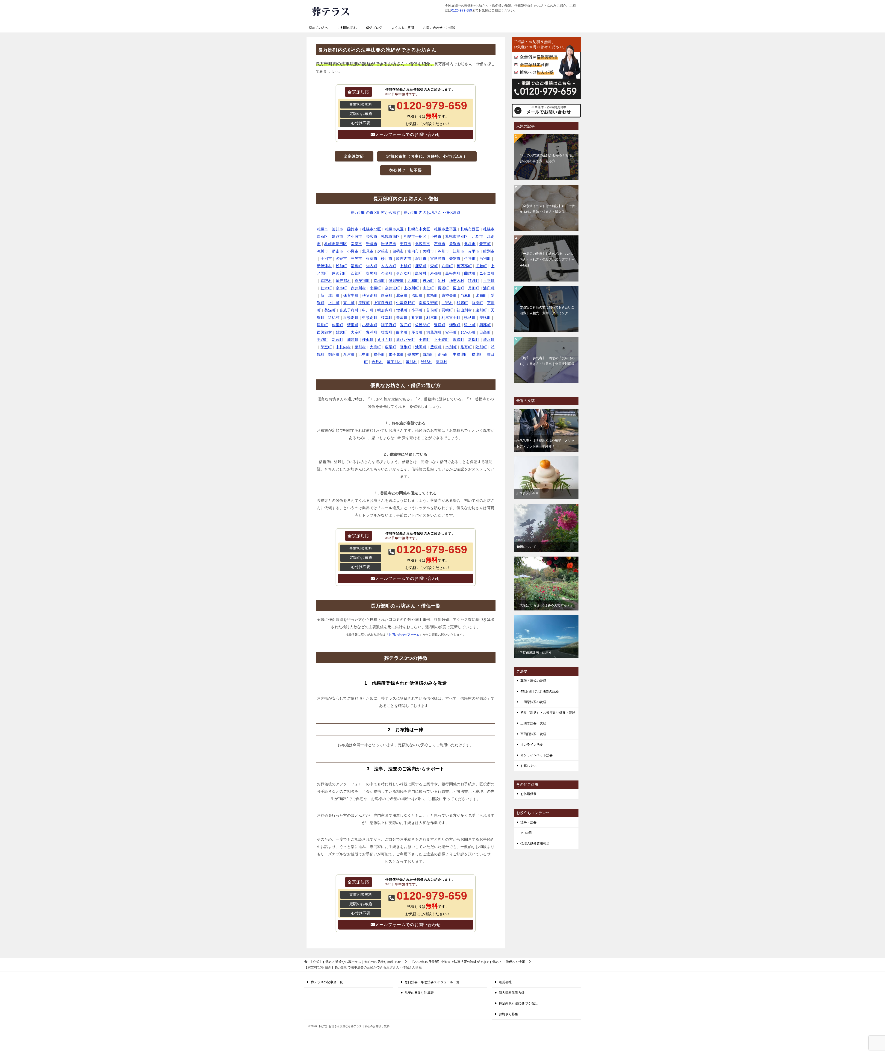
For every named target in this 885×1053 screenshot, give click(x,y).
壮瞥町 (386, 332)
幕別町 (405, 347)
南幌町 (375, 288)
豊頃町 (436, 347)
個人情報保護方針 (512, 992)
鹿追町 (458, 340)
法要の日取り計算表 (419, 992)
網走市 (337, 251)
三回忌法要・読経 (533, 723)
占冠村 (447, 303)
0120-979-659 (461, 10)
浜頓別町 (350, 318)
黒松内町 (452, 273)
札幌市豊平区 (445, 229)
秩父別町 (369, 295)
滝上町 (469, 325)
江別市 (458, 251)
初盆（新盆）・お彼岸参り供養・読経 (547, 712)
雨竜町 (386, 295)
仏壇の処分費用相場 (534, 843)
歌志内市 (403, 259)
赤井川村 (358, 288)
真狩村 (326, 281)
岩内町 (428, 281)
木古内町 (388, 266)
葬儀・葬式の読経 (533, 681)
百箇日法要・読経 (533, 734)
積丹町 (473, 281)
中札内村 (343, 347)
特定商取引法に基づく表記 (518, 1003)
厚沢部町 (339, 273)
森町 (434, 266)
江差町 (481, 266)
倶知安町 (396, 281)
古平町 (488, 281)
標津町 (477, 354)
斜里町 (337, 325)
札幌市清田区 (335, 244)
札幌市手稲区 (415, 236)
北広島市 (422, 244)
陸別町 (481, 347)
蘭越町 (469, 273)
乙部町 (356, 273)
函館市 (352, 229)
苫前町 (432, 310)
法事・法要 (528, 822)
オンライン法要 (531, 744)
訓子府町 (388, 325)
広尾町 (390, 347)
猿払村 (333, 318)
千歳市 (371, 244)
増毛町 (401, 310)
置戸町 (405, 325)
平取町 (322, 340)
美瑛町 (364, 303)
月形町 (473, 288)
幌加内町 (384, 310)
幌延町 (469, 318)
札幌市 (322, 229)
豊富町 (401, 318)
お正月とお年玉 (527, 494)
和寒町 (462, 303)
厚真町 (417, 332)
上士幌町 (441, 340)
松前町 (341, 266)
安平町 (451, 332)
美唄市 (428, 251)
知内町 (371, 266)
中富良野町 (405, 303)
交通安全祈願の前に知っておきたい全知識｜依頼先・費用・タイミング (547, 310)
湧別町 (454, 325)
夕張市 (383, 251)
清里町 (352, 325)
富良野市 (437, 259)
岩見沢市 (388, 244)
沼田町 (417, 295)
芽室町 (326, 347)
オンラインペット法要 (536, 755)
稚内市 (413, 251)
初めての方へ (318, 27)
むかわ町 (468, 332)
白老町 (401, 332)
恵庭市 (405, 244)
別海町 (443, 354)
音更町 (485, 244)
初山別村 (464, 310)
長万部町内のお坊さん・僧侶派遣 (432, 212)
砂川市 (386, 259)
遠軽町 (439, 325)
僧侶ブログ (374, 27)
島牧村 (420, 273)
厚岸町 (348, 354)
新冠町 (337, 340)
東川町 (348, 303)
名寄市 (341, 259)
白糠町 (428, 354)
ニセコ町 (487, 273)
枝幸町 (386, 318)
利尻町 (432, 318)
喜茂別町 (362, 281)
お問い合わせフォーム (404, 634)
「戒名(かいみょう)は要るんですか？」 (544, 605)
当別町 (485, 259)
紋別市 (488, 251)
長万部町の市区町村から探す (375, 212)
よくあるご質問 (402, 27)
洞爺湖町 (434, 332)
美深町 (330, 310)
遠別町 (481, 310)
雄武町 (341, 332)
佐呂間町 (422, 325)
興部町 (485, 325)
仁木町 (326, 288)
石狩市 (439, 244)
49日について (526, 546)
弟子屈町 (396, 354)
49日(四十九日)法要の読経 (539, 691)
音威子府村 (348, 310)
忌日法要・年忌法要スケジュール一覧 (432, 982)
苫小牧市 (354, 236)
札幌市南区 (390, 236)
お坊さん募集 (508, 1014)
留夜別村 (394, 362)
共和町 (413, 281)
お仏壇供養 (528, 794)
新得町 (473, 340)
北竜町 (401, 295)
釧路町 (333, 354)
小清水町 (369, 325)
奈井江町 (392, 288)
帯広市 (371, 236)
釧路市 (337, 236)
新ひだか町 (405, 340)
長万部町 (464, 266)
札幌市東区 (394, 229)
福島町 (356, 266)
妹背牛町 (350, 295)
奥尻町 (371, 273)
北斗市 (469, 244)
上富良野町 (383, 303)
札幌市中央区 (418, 229)
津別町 (322, 325)
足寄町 (466, 347)
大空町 (356, 332)
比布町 (481, 295)
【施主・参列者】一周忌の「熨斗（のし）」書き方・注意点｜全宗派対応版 (547, 361)
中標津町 (460, 354)
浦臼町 (488, 288)
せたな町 (403, 273)
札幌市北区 (371, 229)
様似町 (367, 340)
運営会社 (505, 982)
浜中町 (364, 354)
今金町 (386, 273)
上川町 (333, 303)
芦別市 (443, 251)
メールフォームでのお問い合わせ (408, 134)
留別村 (411, 362)
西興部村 (324, 332)
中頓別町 (369, 318)
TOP (355, 962)
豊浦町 (371, 332)
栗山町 (458, 288)
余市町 (341, 288)
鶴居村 (413, 354)
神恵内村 (456, 281)
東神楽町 (449, 295)
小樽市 (436, 236)
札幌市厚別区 (456, 236)
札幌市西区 (469, 229)
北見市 (477, 236)
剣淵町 (477, 303)
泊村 (441, 281)
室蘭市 (356, 244)
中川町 (367, 310)
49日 (528, 833)
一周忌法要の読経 (533, 702)
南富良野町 (428, 303)
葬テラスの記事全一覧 (327, 982)
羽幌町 (447, 310)
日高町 (485, 332)
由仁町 (428, 288)
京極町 (379, 281)
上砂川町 (411, 288)
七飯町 (405, 266)
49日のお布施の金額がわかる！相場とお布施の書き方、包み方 (547, 158)
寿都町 (436, 273)
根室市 (371, 259)
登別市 (454, 244)
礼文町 (417, 318)
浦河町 (352, 340)
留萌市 (398, 251)
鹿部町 (420, 266)
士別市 (326, 259)
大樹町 (375, 347)
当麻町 (466, 295)
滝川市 (322, 251)
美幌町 (485, 318)
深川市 (420, 259)
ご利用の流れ (347, 27)
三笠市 (356, 259)
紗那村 (426, 362)
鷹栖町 (432, 295)
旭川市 (337, 229)
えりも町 (384, 340)
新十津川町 (330, 295)
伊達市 (469, 259)
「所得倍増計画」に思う (534, 652)
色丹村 (377, 362)
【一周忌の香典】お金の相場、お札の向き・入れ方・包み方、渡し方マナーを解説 (547, 259)
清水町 (488, 340)
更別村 (360, 347)
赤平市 (473, 251)
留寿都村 (343, 281)
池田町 (420, 347)
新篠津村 (324, 266)
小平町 (417, 310)
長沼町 (443, 288)
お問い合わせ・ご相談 (439, 27)
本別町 (451, 347)
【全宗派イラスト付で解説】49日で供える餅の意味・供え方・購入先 (547, 209)
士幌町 (424, 340)
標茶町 (379, 354)
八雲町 (447, 266)
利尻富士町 (451, 318)
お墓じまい (528, 766)
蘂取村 (441, 362)
